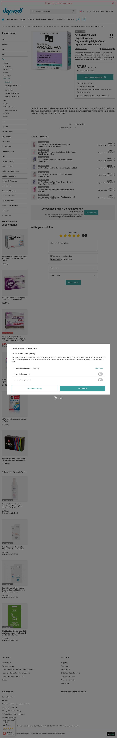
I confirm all (82, 388)
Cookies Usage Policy (64, 357)
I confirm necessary (34, 388)
